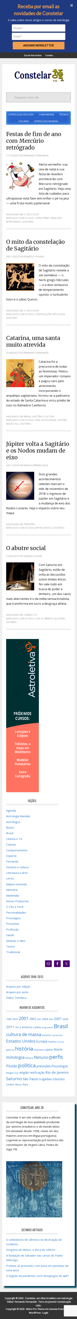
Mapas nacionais (16, 884)
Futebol (52, 1041)
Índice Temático (16, 998)
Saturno (11, 622)
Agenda (11, 810)
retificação (37, 1072)
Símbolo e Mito (15, 941)
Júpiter (39, 527)
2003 (39, 1019)
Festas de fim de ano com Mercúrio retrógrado (33, 140)
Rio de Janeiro (57, 1072)
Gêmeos (48, 618)
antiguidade (48, 420)
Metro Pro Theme (35, 1309)
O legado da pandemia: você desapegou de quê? (37, 1276)
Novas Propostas (17, 901)
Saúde (10, 935)
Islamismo (39, 1049)
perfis (56, 1056)
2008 (65, 1019)
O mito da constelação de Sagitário (35, 245)
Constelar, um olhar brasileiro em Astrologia (48, 1298)
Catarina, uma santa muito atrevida (33, 341)
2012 (18, 1027)
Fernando (12, 861)
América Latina (31, 1027)
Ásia (25, 1084)
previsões (43, 1066)
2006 (51, 1019)
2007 (57, 1018)
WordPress (35, 1312)
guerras (10, 1049)
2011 (10, 1026)
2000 (15, 1019)
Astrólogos (13, 822)
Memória (12, 890)
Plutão (11, 1065)
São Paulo (30, 1079)
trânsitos (59, 1079)
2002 (32, 1019)
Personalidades (16, 912)
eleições (46, 1035)
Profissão (12, 929)
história (62, 420)
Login (45, 1312)
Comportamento (16, 850)
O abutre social (26, 548)
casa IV (39, 618)
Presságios (13, 918)
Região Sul (12, 423)
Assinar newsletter (38, 45)
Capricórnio (42, 218)
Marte (58, 1049)
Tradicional (13, 952)
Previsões (29, 524)
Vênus (18, 1084)
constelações (43, 314)
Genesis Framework (59, 1309)
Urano (10, 1084)
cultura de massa (23, 1034)
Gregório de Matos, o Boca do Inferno (30, 1250)
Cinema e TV (30, 614)
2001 (24, 1018)
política (27, 1065)
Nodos (48, 527)
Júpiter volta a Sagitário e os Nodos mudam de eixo (37, 450)
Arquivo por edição (18, 986)
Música (29, 1058)
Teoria (10, 946)
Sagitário (28, 221)
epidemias (57, 1035)
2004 (37, 420)
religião (24, 1073)
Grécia (60, 1041)
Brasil (27, 416)
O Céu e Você (31, 214)
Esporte (11, 856)
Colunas (11, 844)
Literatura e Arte (17, 873)
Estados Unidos (21, 1041)
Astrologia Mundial (18, 816)
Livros (10, 878)
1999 (8, 1019)
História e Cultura (43, 416)
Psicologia (59, 1066)
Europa (41, 1041)
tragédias (45, 1079)
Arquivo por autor (17, 992)
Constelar (38, 75)
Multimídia (12, 895)
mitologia (59, 314)
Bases (10, 827)
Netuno (41, 1057)
